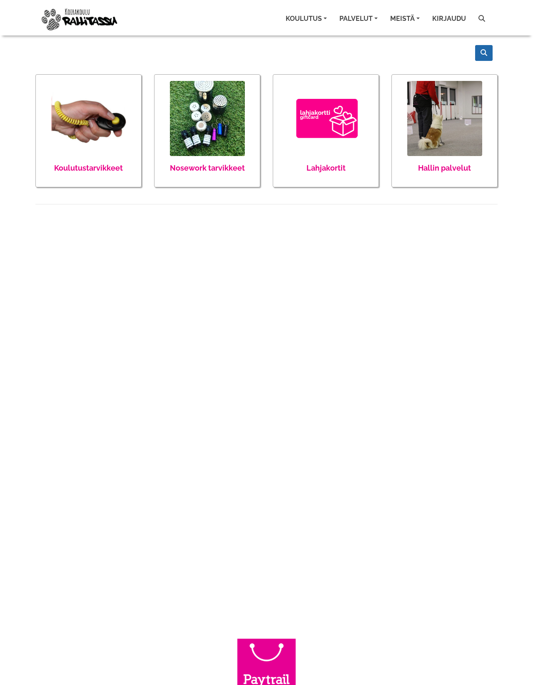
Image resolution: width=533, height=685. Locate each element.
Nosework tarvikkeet (207, 168)
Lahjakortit (326, 168)
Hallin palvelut (444, 168)
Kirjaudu (449, 19)
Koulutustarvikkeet (88, 168)
